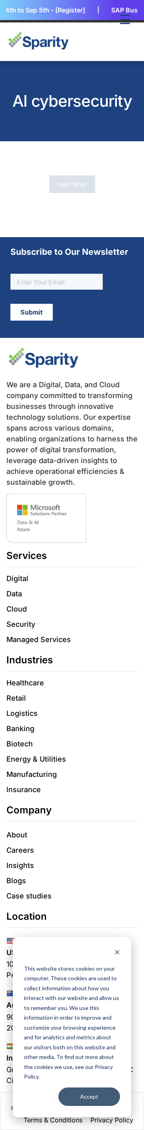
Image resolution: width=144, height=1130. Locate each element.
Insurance (23, 789)
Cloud (16, 609)
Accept (89, 1096)
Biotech (19, 744)
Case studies (29, 896)
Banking (20, 728)
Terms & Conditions (53, 1120)
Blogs (16, 880)
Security (20, 624)
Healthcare (25, 683)
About (16, 835)
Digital (17, 578)
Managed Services (38, 639)
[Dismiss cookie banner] (117, 953)
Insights (20, 865)
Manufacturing (31, 774)
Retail (16, 698)
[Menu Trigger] (125, 19)
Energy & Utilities (36, 759)
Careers (20, 850)
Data (14, 593)
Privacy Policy (111, 1120)
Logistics (22, 713)
